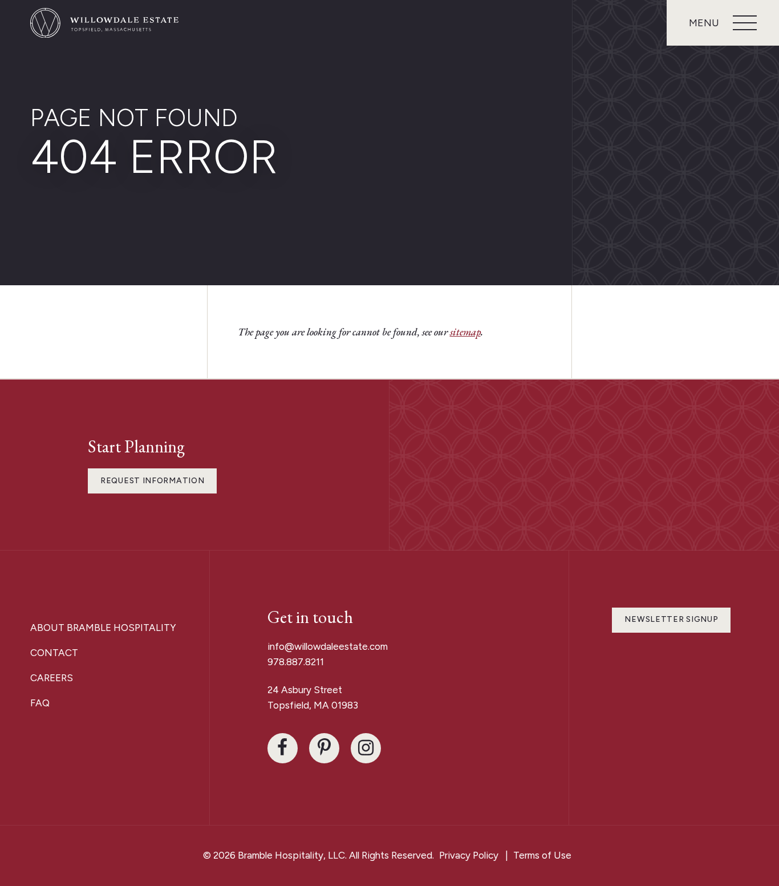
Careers (51, 677)
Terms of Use (542, 855)
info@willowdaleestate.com (327, 646)
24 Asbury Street (305, 689)
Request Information (152, 481)
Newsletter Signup (671, 619)
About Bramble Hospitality (103, 627)
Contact (54, 652)
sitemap (465, 331)
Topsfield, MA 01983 (312, 705)
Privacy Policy (468, 855)
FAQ (40, 703)
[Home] (104, 23)
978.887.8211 (295, 661)
